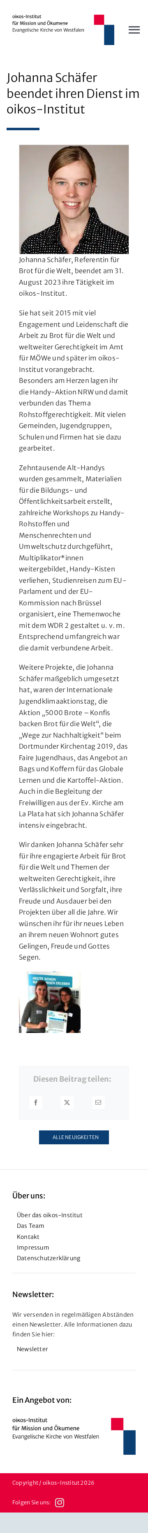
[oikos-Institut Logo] (63, 18)
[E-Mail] (98, 1102)
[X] (67, 1102)
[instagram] (59, 1502)
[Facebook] (35, 1102)
